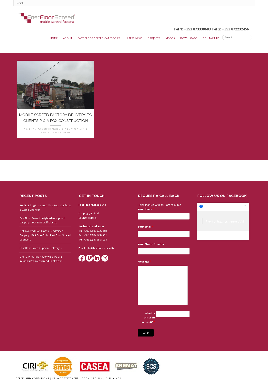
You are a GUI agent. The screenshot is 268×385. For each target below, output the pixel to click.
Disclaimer (113, 378)
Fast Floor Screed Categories (99, 38)
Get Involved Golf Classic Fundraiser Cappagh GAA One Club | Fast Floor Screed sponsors (45, 235)
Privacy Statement (65, 378)
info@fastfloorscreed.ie (100, 248)
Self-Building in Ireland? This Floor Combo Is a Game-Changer (45, 207)
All (20, 46)
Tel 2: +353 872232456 (230, 29)
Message (144, 261)
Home (54, 38)
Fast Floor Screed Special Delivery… (41, 248)
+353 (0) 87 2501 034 (95, 239)
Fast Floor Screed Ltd (224, 221)
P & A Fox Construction (46, 46)
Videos (170, 38)
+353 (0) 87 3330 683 (95, 230)
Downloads (188, 38)
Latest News (134, 38)
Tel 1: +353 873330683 (193, 29)
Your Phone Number (151, 244)
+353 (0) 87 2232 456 (95, 235)
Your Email (145, 226)
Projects (154, 38)
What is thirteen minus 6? (148, 317)
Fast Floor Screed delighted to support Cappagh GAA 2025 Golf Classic (42, 220)
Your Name (146, 209)
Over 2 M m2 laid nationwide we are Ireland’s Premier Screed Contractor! (41, 259)
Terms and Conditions (33, 378)
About (67, 38)
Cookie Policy (92, 378)
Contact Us (211, 38)
